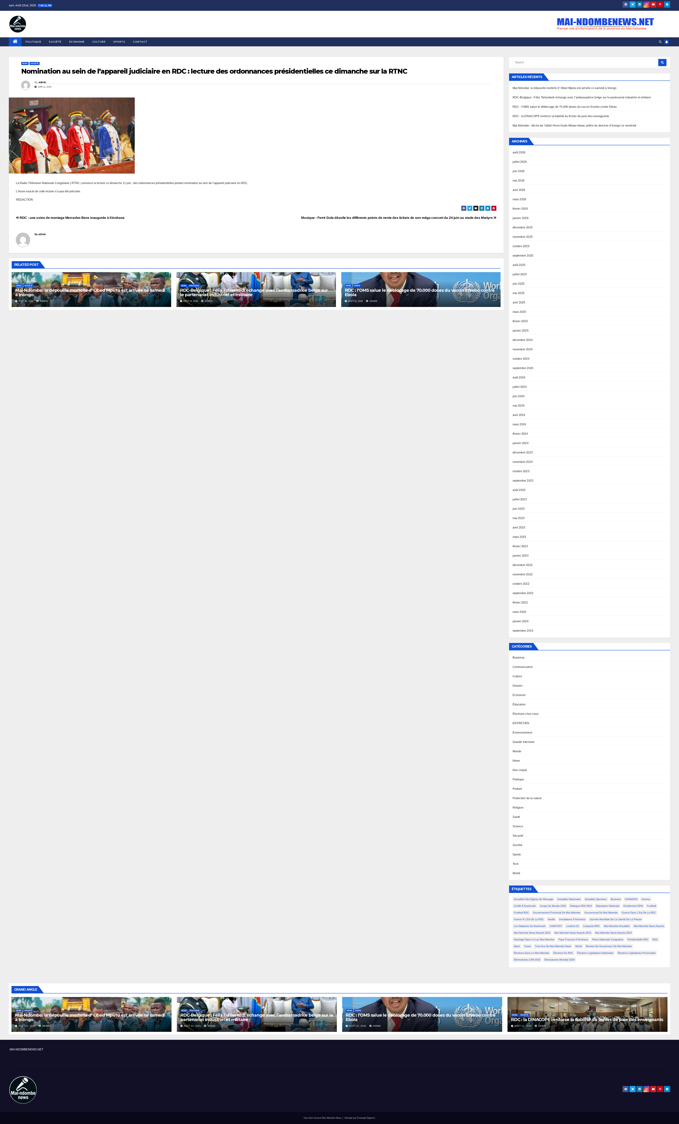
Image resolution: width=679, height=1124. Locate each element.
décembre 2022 (523, 565)
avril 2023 (519, 527)
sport (517, 946)
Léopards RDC (591, 926)
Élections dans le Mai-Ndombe (531, 952)
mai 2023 (519, 518)
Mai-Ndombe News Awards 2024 (613, 932)
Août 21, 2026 (523, 1026)
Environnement (522, 732)
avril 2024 (519, 414)
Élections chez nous (526, 713)
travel (527, 946)
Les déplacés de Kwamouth (529, 926)
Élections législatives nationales (595, 952)
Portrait (517, 788)
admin (42, 82)
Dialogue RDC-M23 (581, 905)
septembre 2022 (523, 593)
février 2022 (520, 602)
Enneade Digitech (366, 1118)
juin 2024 (519, 396)
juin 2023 (519, 508)
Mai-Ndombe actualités (617, 926)
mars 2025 (519, 311)
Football (651, 905)
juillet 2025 (520, 274)
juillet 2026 (520, 161)
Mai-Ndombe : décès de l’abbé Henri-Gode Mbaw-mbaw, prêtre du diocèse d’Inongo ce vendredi (574, 125)
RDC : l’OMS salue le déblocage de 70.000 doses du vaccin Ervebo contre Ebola (420, 292)
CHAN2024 (631, 899)
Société (55, 41)
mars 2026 (519, 199)
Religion (518, 807)
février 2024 (520, 433)
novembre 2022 (523, 574)
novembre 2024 (523, 349)
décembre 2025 (523, 227)
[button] (660, 41)
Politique (33, 41)
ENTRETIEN (521, 723)
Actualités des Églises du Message (533, 899)
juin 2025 (519, 283)
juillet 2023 (520, 499)
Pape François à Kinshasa (573, 939)
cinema (646, 899)
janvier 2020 (521, 621)
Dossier (518, 685)
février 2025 (520, 321)
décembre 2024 (523, 339)
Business (519, 657)
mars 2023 (519, 536)
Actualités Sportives (596, 899)
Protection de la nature (527, 798)
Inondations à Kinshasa (572, 919)
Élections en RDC (563, 952)
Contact (140, 41)
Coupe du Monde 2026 (553, 905)
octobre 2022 (521, 583)
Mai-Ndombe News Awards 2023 (573, 932)
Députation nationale (607, 905)
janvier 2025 (521, 330)
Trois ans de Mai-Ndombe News (553, 946)
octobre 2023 (521, 471)
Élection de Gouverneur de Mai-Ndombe (609, 946)
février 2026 (520, 208)
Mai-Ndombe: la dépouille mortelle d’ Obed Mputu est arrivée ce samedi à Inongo (90, 292)
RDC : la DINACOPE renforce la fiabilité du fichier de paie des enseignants (561, 116)
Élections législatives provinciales (637, 952)
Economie (77, 41)
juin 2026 (519, 171)
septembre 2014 (523, 630)
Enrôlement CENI (633, 905)
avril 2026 (519, 189)
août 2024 (519, 377)
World (516, 873)
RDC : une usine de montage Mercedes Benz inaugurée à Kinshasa (71, 218)
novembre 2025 (523, 236)
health (551, 919)
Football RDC (521, 912)
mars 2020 (519, 611)
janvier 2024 (521, 443)
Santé (357, 286)
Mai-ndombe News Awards (649, 926)
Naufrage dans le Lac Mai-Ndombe (534, 939)
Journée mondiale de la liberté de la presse (616, 919)
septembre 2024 (523, 368)
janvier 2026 (521, 218)
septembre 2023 (523, 480)
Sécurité (518, 835)
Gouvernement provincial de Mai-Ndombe (556, 912)
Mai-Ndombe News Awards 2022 (532, 932)
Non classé (520, 770)
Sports (119, 41)
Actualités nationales (569, 899)
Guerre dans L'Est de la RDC (639, 912)
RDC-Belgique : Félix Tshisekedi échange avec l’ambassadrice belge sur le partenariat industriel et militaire (254, 292)
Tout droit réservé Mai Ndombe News (322, 1118)
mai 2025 (519, 293)
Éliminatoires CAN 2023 (527, 959)
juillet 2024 (520, 386)
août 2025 (519, 264)
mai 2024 (519, 405)
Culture (99, 41)
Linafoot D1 (572, 926)
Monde (517, 751)
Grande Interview (524, 741)
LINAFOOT (556, 926)
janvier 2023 (521, 555)
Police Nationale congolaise (607, 939)
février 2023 (520, 546)
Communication (523, 666)
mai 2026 (519, 180)
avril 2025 (519, 302)
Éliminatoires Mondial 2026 (559, 959)
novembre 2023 (523, 461)
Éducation (519, 704)
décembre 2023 (523, 452)
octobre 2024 (521, 358)
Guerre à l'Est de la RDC (529, 919)
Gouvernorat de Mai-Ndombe (601, 912)
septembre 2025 (523, 255)
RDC (655, 939)
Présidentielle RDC (637, 939)
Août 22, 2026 (27, 1026)
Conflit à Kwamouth (525, 905)
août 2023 (519, 489)
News (25, 63)
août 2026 (519, 152)
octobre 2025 (521, 246)
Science (518, 826)
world (578, 946)
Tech (516, 863)
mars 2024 (519, 424)
